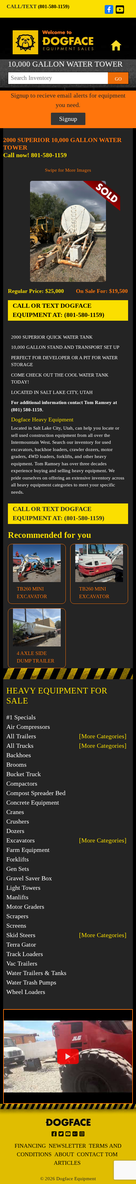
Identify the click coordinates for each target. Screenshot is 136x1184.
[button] (68, 1056)
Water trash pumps (31, 982)
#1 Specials (21, 717)
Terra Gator (21, 944)
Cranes (15, 811)
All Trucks (20, 745)
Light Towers (23, 887)
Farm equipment (28, 849)
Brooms (16, 764)
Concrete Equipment (32, 802)
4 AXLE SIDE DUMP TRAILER (35, 657)
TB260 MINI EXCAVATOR (32, 592)
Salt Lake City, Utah (53, 428)
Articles (67, 1163)
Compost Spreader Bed (35, 792)
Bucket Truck (23, 773)
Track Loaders (24, 953)
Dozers (15, 830)
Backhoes (18, 755)
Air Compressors (28, 726)
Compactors (21, 783)
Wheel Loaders (25, 991)
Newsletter (67, 1146)
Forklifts (17, 859)
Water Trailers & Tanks (36, 972)
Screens (16, 925)
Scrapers (17, 916)
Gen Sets (17, 868)
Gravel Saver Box (29, 878)
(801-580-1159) (53, 6)
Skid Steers (20, 934)
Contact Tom (97, 1154)
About (64, 1154)
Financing (30, 1146)
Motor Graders (25, 906)
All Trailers (21, 736)
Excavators (20, 840)
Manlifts (17, 897)
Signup (68, 118)
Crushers (17, 821)
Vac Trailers (21, 963)
